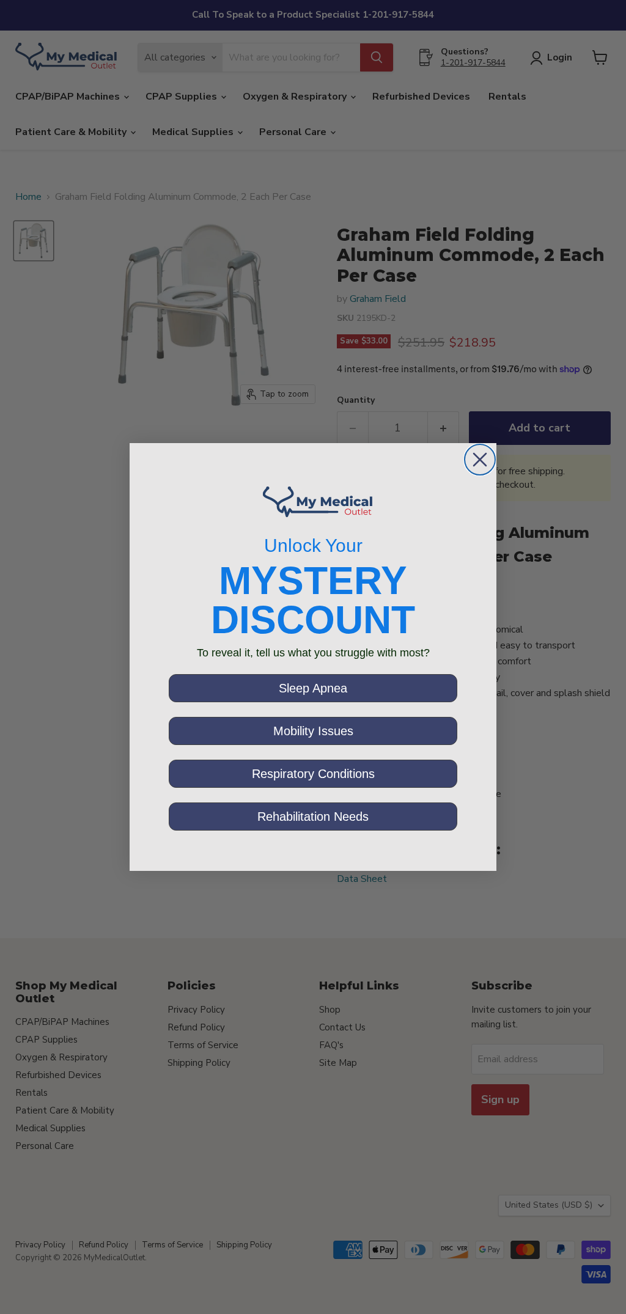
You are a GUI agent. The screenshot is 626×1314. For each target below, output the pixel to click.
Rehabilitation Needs (313, 816)
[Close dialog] (480, 459)
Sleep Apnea (313, 688)
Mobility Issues (313, 731)
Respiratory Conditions (313, 773)
